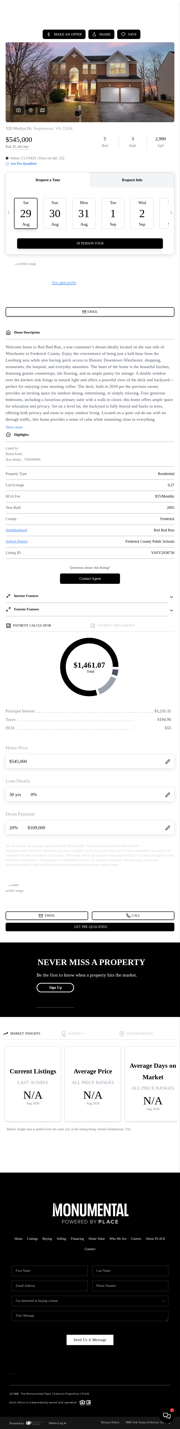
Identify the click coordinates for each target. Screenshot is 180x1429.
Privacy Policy (110, 1422)
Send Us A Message (90, 1340)
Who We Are (118, 1239)
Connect (90, 1249)
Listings (32, 1239)
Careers (136, 1239)
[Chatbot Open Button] (166, 1415)
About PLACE (155, 1239)
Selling (61, 1239)
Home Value (97, 1239)
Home (18, 1239)
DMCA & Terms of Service (142, 1422)
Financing (77, 1239)
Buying (47, 1239)
